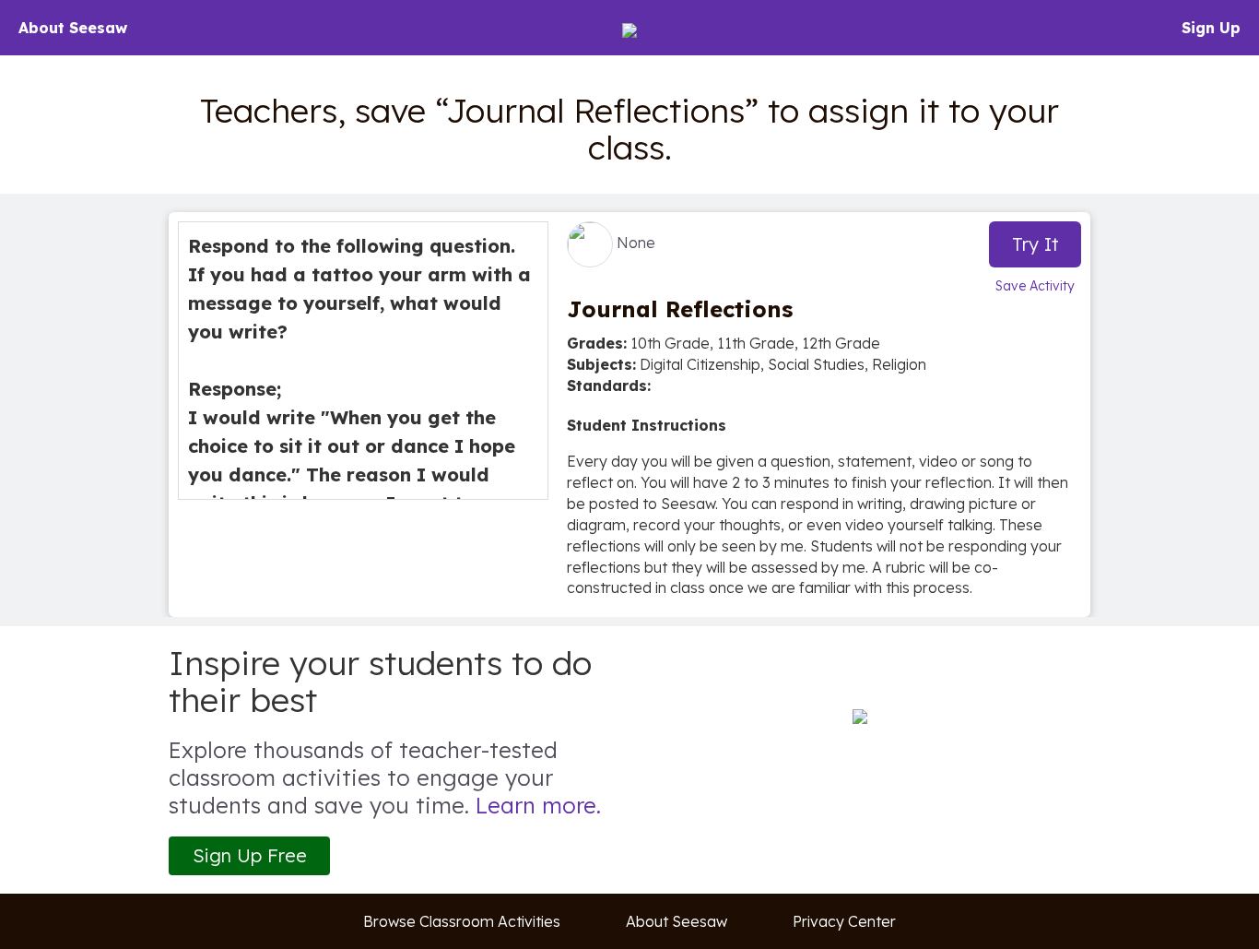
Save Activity (1035, 286)
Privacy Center (844, 921)
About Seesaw (72, 27)
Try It (1035, 243)
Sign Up (1211, 27)
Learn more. (538, 805)
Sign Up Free (250, 855)
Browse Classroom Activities (461, 921)
